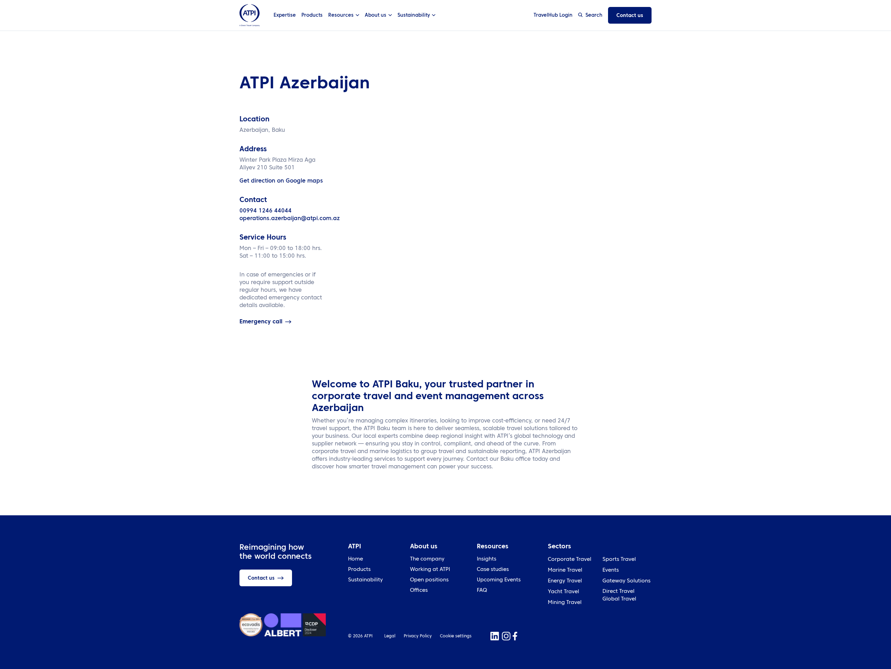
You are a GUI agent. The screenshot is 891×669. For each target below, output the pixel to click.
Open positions (429, 580)
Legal (389, 636)
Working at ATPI (430, 569)
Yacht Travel (563, 592)
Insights (486, 559)
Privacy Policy (418, 636)
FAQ (482, 590)
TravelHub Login (553, 15)
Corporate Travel (569, 559)
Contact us (629, 15)
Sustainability (365, 580)
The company (427, 559)
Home (355, 559)
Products (312, 15)
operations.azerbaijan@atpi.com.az (289, 218)
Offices (419, 590)
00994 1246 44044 (265, 211)
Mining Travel (565, 602)
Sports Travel (619, 559)
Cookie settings (456, 636)
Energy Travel (565, 581)
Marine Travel (565, 570)
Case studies (493, 569)
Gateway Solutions (626, 581)
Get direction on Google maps (281, 181)
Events (610, 570)
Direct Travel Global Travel (619, 595)
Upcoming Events (499, 580)
